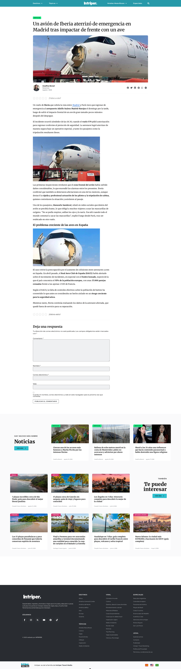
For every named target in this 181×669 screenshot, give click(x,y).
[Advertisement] (90, 570)
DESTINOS (83, 595)
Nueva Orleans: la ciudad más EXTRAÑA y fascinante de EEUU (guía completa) (152, 538)
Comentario (38, 338)
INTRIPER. (39, 637)
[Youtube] (44, 620)
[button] (148, 3)
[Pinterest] (50, 620)
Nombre (37, 366)
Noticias (37, 18)
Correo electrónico (41, 375)
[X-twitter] (37, 620)
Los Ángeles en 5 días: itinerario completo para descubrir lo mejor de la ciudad (110, 499)
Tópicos (52, 3)
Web (35, 384)
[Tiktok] (57, 620)
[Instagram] (31, 620)
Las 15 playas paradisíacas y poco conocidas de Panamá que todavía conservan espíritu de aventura (27, 538)
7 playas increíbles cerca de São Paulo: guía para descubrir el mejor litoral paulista (27, 499)
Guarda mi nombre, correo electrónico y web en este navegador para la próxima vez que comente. (68, 395)
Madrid (76, 105)
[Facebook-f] (24, 620)
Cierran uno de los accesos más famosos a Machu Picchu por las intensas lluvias (67, 449)
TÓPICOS (82, 624)
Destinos (36, 3)
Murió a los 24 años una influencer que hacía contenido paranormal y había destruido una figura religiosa (151, 449)
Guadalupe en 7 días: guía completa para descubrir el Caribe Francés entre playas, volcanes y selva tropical (111, 538)
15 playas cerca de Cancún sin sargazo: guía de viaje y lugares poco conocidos (69, 499)
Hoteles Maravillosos (116, 3)
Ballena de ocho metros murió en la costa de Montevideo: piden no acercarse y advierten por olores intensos (109, 451)
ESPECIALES (138, 595)
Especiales (137, 3)
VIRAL (108, 595)
